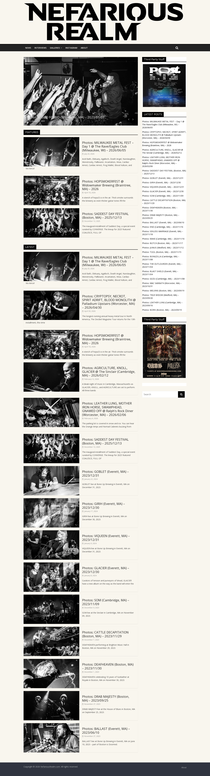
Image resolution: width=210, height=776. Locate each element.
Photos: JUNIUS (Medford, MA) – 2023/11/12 (163, 247)
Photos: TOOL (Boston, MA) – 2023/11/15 (161, 252)
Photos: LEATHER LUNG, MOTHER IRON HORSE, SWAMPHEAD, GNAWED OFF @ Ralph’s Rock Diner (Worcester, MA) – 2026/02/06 (107, 409)
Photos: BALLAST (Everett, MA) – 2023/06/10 (106, 730)
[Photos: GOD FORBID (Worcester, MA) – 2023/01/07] (81, 58)
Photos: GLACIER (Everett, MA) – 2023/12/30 (105, 570)
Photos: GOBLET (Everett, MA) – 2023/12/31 (105, 473)
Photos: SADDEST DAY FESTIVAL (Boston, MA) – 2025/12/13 (105, 216)
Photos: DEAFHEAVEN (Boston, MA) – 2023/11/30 (108, 666)
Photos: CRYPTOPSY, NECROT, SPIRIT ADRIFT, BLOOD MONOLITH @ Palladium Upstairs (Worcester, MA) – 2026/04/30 (109, 302)
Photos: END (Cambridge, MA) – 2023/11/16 (162, 227)
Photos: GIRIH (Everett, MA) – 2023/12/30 (103, 505)
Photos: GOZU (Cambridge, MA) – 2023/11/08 (163, 278)
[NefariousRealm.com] (104, 4)
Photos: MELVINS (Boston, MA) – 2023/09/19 (163, 290)
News (28, 47)
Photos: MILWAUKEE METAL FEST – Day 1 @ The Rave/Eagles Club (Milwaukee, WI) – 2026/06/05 (108, 146)
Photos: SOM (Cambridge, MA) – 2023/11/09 (105, 602)
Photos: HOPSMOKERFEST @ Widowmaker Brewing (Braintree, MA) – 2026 (106, 185)
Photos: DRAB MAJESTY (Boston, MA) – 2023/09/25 (105, 698)
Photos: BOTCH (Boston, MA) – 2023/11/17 (162, 243)
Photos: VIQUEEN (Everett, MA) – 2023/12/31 (106, 538)
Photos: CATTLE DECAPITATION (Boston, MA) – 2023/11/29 (105, 634)
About (84, 47)
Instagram (71, 47)
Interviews (40, 47)
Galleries (55, 47)
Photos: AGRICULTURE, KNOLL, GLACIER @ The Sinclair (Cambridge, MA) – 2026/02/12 (108, 372)
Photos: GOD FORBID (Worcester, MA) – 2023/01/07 (67, 117)
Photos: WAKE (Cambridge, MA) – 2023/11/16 (163, 238)
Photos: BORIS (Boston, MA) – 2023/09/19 (162, 310)
